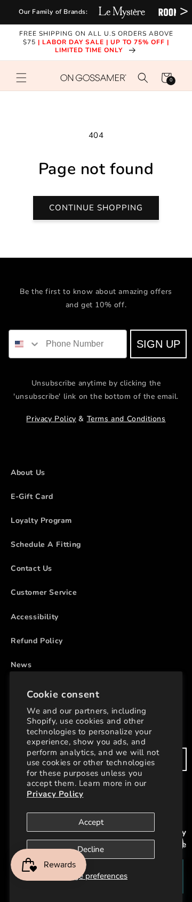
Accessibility (35, 617)
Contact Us (31, 568)
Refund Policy (37, 641)
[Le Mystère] (122, 12)
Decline (90, 849)
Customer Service (44, 592)
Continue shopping (96, 207)
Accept (90, 822)
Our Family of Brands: (53, 11)
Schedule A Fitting (46, 544)
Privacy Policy (55, 794)
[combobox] (25, 344)
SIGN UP (159, 344)
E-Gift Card (32, 496)
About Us (28, 473)
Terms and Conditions (126, 419)
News (21, 665)
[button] (21, 77)
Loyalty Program (41, 520)
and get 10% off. (96, 305)
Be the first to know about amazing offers (96, 291)
